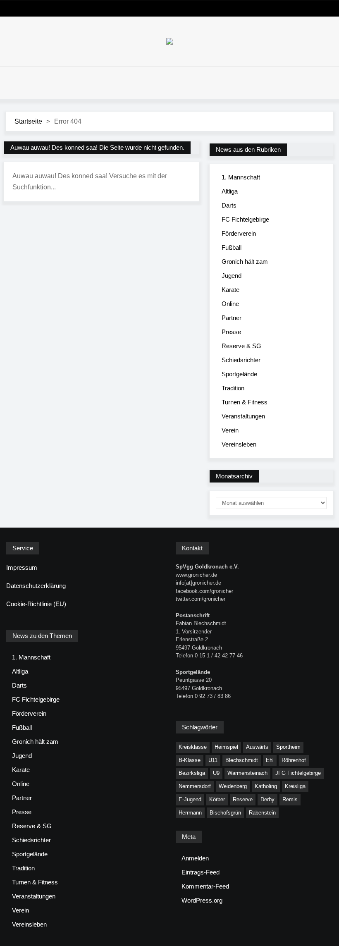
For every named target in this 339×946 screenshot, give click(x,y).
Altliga (230, 191)
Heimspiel (226, 747)
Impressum (21, 567)
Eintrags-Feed (200, 872)
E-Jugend (190, 799)
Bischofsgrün (225, 813)
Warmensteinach (247, 773)
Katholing (266, 786)
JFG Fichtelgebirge (298, 773)
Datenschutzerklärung (36, 585)
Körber (217, 799)
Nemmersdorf (195, 786)
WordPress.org (201, 900)
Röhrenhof (294, 760)
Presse (231, 331)
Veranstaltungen (243, 416)
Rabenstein (262, 813)
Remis (290, 799)
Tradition (233, 388)
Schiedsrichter (241, 359)
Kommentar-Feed (205, 886)
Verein (230, 430)
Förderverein (239, 233)
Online (230, 303)
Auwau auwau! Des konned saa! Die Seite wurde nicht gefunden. (97, 147)
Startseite (28, 121)
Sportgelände (239, 373)
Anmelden (195, 858)
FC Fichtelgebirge (245, 219)
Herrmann (190, 813)
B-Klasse (190, 760)
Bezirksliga (192, 773)
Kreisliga (295, 786)
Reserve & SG (241, 345)
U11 (212, 760)
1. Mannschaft (241, 177)
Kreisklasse (193, 747)
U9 (216, 773)
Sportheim (288, 747)
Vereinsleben (239, 444)
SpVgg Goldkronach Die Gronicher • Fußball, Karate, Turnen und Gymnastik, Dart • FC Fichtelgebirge (169, 41)
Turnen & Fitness (244, 402)
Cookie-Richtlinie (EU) (36, 603)
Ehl (270, 760)
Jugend (231, 275)
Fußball (231, 247)
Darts (229, 205)
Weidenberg (233, 786)
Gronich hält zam (245, 261)
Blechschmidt (241, 760)
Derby (267, 799)
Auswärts (257, 747)
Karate (230, 289)
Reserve (243, 799)
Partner (231, 317)
